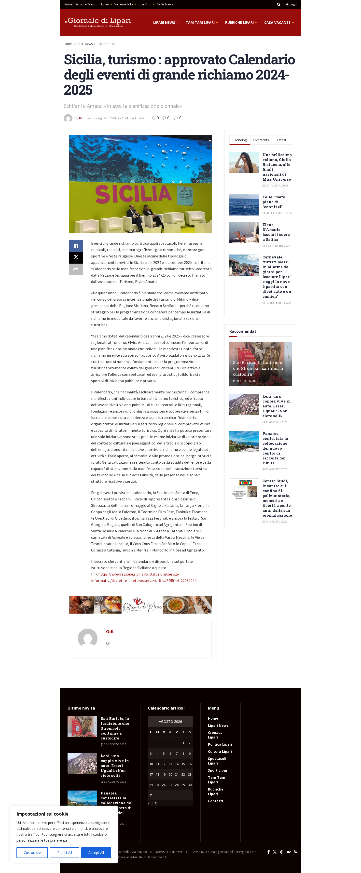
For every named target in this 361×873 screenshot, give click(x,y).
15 (183, 764)
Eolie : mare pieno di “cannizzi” (274, 201)
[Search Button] (278, 4)
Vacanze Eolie (123, 4)
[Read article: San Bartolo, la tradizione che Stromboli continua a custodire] (82, 726)
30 (190, 784)
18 (157, 774)
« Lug (152, 803)
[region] (64, 834)
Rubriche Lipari (239, 22)
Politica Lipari (220, 744)
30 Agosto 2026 (246, 381)
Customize (32, 852)
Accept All (96, 852)
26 (164, 784)
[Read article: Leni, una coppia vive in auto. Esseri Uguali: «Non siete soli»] (244, 404)
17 (151, 774)
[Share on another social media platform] (76, 269)
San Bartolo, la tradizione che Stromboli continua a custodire (258, 368)
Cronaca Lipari (215, 734)
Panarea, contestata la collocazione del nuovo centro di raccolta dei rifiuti (275, 448)
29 (183, 784)
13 (170, 764)
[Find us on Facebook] (268, 852)
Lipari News (164, 22)
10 (151, 764)
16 (190, 764)
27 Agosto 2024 (105, 118)
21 (177, 774)
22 (183, 774)
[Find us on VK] (289, 852)
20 (170, 774)
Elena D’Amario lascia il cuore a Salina (276, 232)
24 (151, 784)
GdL (82, 118)
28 (177, 784)
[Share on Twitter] (76, 258)
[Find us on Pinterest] (281, 852)
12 (164, 764)
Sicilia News (165, 4)
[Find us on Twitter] (275, 852)
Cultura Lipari (106, 44)
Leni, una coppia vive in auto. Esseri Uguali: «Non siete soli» (277, 406)
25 (157, 784)
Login (293, 4)
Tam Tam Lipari (200, 22)
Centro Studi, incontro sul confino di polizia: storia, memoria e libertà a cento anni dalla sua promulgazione (277, 498)
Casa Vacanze (277, 22)
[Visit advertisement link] (140, 605)
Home (68, 4)
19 (164, 774)
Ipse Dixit (145, 4)
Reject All (64, 852)
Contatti (215, 801)
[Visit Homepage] (98, 22)
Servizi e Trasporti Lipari (92, 4)
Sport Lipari (218, 770)
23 (190, 774)
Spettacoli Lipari (217, 761)
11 (157, 764)
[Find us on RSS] (295, 852)
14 (177, 764)
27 (170, 784)
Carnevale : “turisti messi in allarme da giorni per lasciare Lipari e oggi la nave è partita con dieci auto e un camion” (277, 277)
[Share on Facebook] (76, 246)
